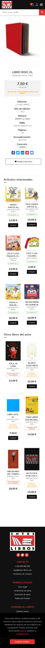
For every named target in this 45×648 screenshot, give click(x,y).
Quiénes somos (22, 611)
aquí (22, 630)
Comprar (13, 225)
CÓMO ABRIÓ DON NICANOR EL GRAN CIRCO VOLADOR (32, 418)
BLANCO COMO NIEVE (32, 364)
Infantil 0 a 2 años (22, 119)
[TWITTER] (22, 555)
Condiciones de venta (22, 591)
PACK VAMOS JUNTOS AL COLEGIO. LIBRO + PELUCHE (32, 205)
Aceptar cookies (22, 641)
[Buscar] (42, 12)
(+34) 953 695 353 (22, 566)
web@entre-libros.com (22, 570)
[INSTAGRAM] (27, 555)
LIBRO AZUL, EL (13, 415)
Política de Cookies (22, 598)
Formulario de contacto (22, 574)
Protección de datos (22, 594)
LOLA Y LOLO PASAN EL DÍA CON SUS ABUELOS (13, 254)
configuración (22, 633)
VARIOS (22, 147)
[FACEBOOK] (18, 555)
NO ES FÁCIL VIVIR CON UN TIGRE (32, 474)
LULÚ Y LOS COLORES (31, 254)
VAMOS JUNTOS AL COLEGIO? (13, 206)
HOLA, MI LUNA (13, 364)
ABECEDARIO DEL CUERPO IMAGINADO (13, 472)
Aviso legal (22, 587)
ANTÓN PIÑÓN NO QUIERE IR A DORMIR (32, 303)
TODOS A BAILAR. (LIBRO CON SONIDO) (13, 303)
